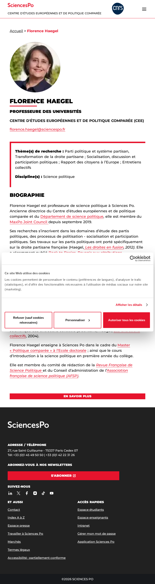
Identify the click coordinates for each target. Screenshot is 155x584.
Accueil (16, 31)
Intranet (84, 525)
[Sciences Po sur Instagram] (35, 493)
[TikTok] (43, 493)
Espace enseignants (93, 517)
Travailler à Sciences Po (25, 534)
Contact (14, 510)
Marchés (14, 542)
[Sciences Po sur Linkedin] (10, 493)
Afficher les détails (129, 304)
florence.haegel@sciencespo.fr (37, 129)
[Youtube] (51, 493)
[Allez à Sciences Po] (28, 426)
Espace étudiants (91, 510)
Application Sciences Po (96, 542)
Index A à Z (16, 517)
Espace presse (19, 525)
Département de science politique (71, 216)
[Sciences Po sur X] (18, 493)
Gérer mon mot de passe (97, 534)
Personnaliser (75, 320)
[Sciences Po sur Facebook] (26, 493)
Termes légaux (19, 550)
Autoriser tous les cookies (126, 320)
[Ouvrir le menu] (144, 9)
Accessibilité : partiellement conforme (37, 558)
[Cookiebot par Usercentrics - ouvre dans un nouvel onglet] (132, 259)
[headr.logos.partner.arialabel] (118, 9)
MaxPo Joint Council (29, 222)
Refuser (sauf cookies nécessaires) (28, 320)
